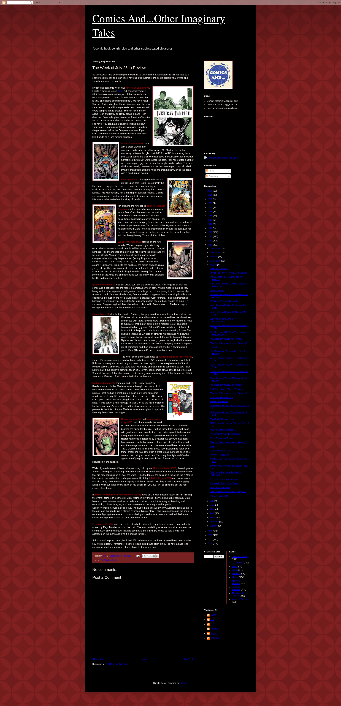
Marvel (235, 577)
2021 (210, 203)
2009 (210, 531)
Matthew (214, 629)
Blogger (183, 683)
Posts (211, 171)
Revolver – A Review (219, 455)
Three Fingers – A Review (222, 438)
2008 (210, 535)
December (215, 248)
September (215, 261)
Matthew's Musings (237, 582)
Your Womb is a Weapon (221, 397)
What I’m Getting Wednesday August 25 (229, 343)
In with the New (217, 347)
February (214, 521)
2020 (210, 207)
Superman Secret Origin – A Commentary (223, 320)
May (212, 509)
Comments (213, 176)
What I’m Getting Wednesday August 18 (229, 393)
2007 (210, 539)
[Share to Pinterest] (157, 556)
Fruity (212, 446)
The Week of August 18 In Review (226, 339)
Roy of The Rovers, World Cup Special (228, 273)
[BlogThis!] (147, 556)
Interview (236, 573)
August (213, 265)
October (214, 256)
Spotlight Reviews (236, 588)
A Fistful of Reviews (219, 401)
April (212, 513)
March (213, 517)
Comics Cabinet (239, 556)
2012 (210, 236)
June (212, 505)
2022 (210, 199)
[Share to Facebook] (154, 556)
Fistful (235, 566)
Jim (212, 619)
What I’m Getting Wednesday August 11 (228, 442)
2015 (210, 224)
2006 (210, 543)
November (215, 252)
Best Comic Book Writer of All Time (226, 389)
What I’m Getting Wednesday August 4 (228, 491)
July (212, 501)
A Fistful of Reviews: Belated (223, 301)
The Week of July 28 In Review (224, 483)
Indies (235, 570)
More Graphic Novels (220, 487)
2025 (210, 195)
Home (144, 659)
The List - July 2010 (219, 496)
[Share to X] (150, 556)
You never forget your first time (224, 479)
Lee (212, 624)
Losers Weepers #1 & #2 (221, 450)
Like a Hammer (217, 290)
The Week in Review (109, 560)
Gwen (213, 615)
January (214, 526)
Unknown (215, 638)
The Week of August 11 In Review (226, 385)
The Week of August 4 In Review (225, 434)
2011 (210, 240)
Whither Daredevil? (219, 268)
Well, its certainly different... (223, 430)
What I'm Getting (240, 599)
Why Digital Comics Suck (222, 419)
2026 (210, 191)
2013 (210, 232)
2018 (210, 215)
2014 (210, 228)
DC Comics (237, 562)
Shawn (213, 633)
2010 (210, 245)
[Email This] (143, 556)
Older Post (188, 659)
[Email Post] (138, 556)
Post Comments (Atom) (116, 664)
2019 (210, 211)
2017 (210, 220)
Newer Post (98, 659)
